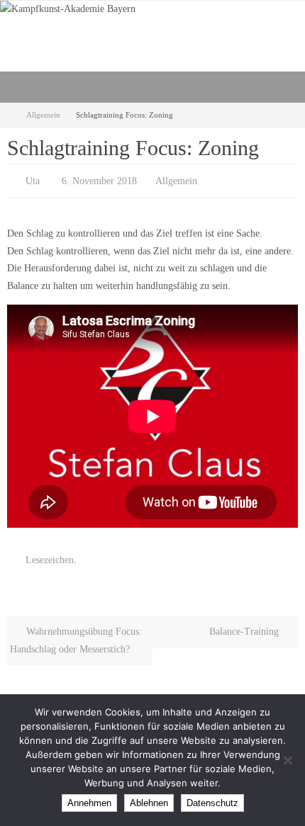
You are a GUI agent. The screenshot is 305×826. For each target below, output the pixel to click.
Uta (33, 179)
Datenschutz (212, 803)
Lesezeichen (50, 555)
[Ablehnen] (287, 760)
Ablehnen (149, 803)
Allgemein (43, 115)
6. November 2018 (99, 179)
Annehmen (89, 803)
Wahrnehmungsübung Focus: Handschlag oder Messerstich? (76, 633)
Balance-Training (245, 625)
